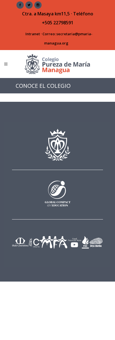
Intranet (32, 33)
